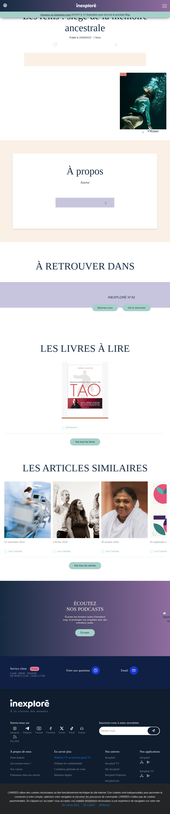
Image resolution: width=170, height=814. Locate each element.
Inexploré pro (112, 780)
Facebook (50, 732)
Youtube (39, 732)
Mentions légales (63, 775)
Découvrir (71, 427)
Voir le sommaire (136, 307)
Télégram (27, 732)
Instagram (14, 732)
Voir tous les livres (85, 441)
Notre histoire (17, 757)
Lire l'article (15, 551)
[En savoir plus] (70, 805)
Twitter (61, 732)
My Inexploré (112, 769)
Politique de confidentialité (68, 763)
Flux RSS (14, 741)
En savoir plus (85, 218)
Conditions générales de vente (69, 769)
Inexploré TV (112, 763)
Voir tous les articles (85, 565)
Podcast (81, 732)
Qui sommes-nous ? (20, 763)
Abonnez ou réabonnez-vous (55, 14)
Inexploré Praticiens (115, 775)
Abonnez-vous (105, 307)
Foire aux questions (78, 670)
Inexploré (110, 757)
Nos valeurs (16, 769)
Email (124, 670)
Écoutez (85, 632)
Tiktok (72, 732)
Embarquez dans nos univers (25, 775)
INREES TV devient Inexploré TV (72, 757)
